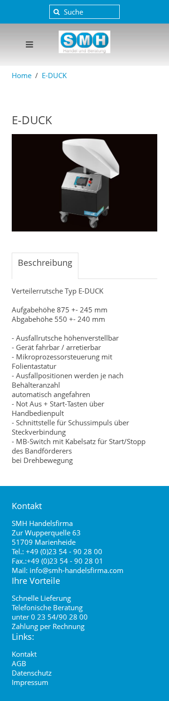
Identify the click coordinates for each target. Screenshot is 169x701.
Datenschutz (32, 672)
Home (21, 75)
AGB (19, 663)
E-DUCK (54, 75)
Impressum (30, 682)
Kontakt (24, 654)
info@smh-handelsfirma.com (76, 570)
